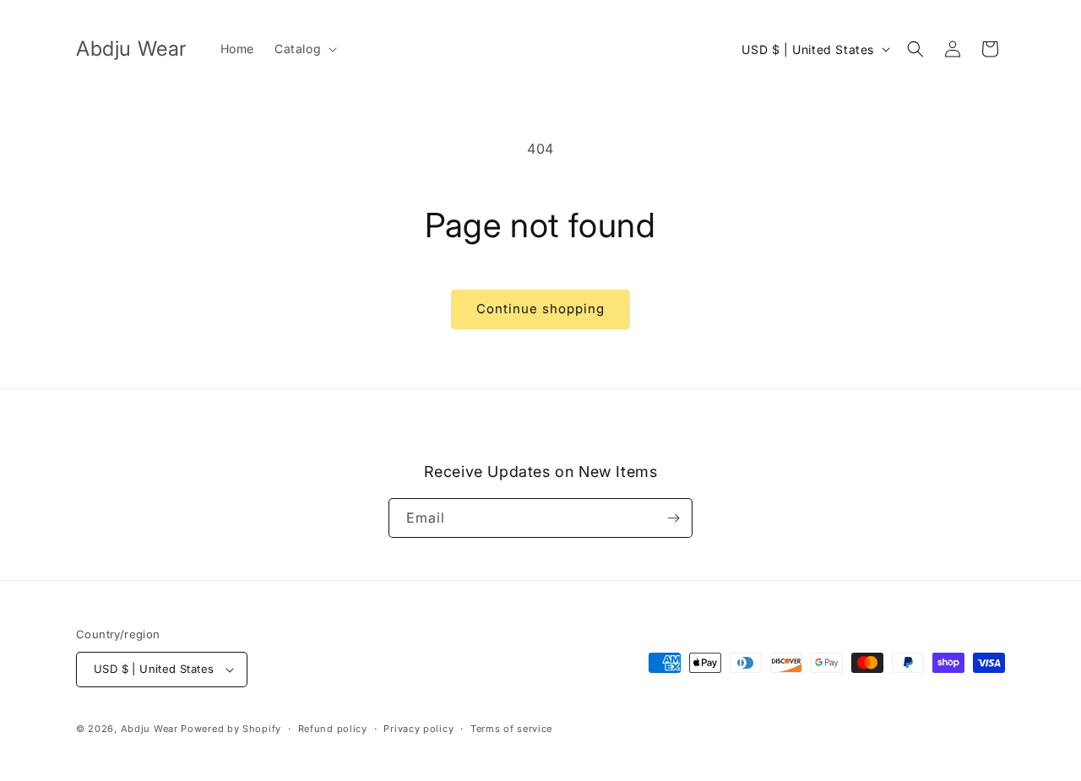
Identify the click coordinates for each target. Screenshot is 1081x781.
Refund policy (332, 729)
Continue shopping (540, 309)
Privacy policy (418, 729)
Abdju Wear (149, 729)
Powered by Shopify (231, 729)
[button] (304, 49)
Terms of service (511, 729)
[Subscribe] (673, 518)
